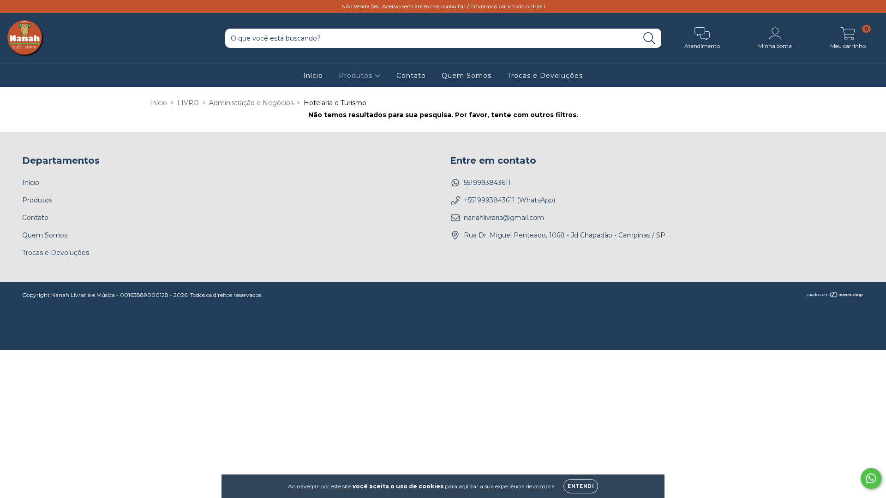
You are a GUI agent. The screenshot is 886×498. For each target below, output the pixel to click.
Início (313, 75)
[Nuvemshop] (835, 295)
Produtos (357, 75)
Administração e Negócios (251, 103)
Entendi (581, 486)
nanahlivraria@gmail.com (504, 217)
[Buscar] (649, 38)
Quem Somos (466, 75)
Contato (411, 75)
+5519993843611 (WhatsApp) (509, 200)
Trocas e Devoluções (545, 75)
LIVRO (188, 103)
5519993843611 (487, 182)
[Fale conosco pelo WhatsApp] (871, 478)
